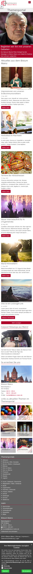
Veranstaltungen (8, 508)
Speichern (5, 571)
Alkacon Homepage (8, 317)
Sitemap (17, 536)
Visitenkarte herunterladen (9, 531)
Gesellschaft (6, 474)
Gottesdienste (7, 510)
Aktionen (5, 460)
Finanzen (5, 472)
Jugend (5, 478)
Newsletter (6, 512)
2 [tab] (17, 57)
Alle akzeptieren (27, 571)
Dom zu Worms (7, 470)
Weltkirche (6, 499)
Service (5, 497)
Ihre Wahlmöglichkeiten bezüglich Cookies (16, 546)
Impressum (25, 536)
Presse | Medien (8, 491)
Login (17, 538)
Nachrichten (6, 506)
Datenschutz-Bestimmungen (13, 562)
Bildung (5, 466)
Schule (5, 493)
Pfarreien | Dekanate (9, 489)
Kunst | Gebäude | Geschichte (12, 481)
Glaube (5, 476)
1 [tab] (15, 57)
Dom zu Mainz (7, 468)
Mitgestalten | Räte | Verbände (12, 483)
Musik (4, 485)
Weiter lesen (6, 107)
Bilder (4, 514)
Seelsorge (6, 496)
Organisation (7, 487)
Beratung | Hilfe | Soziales (11, 462)
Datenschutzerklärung (8, 538)
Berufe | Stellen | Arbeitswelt (11, 464)
